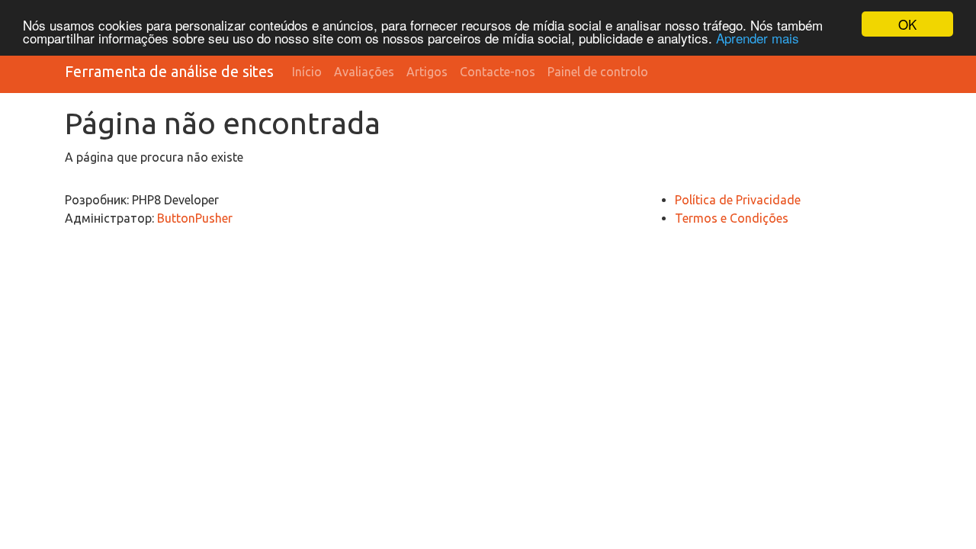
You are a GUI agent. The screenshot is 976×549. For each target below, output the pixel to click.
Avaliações (364, 72)
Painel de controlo (597, 72)
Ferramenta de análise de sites (169, 71)
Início (307, 72)
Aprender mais (757, 37)
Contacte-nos (497, 72)
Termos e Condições (731, 218)
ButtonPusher (195, 218)
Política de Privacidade (738, 200)
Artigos (427, 72)
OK (907, 24)
